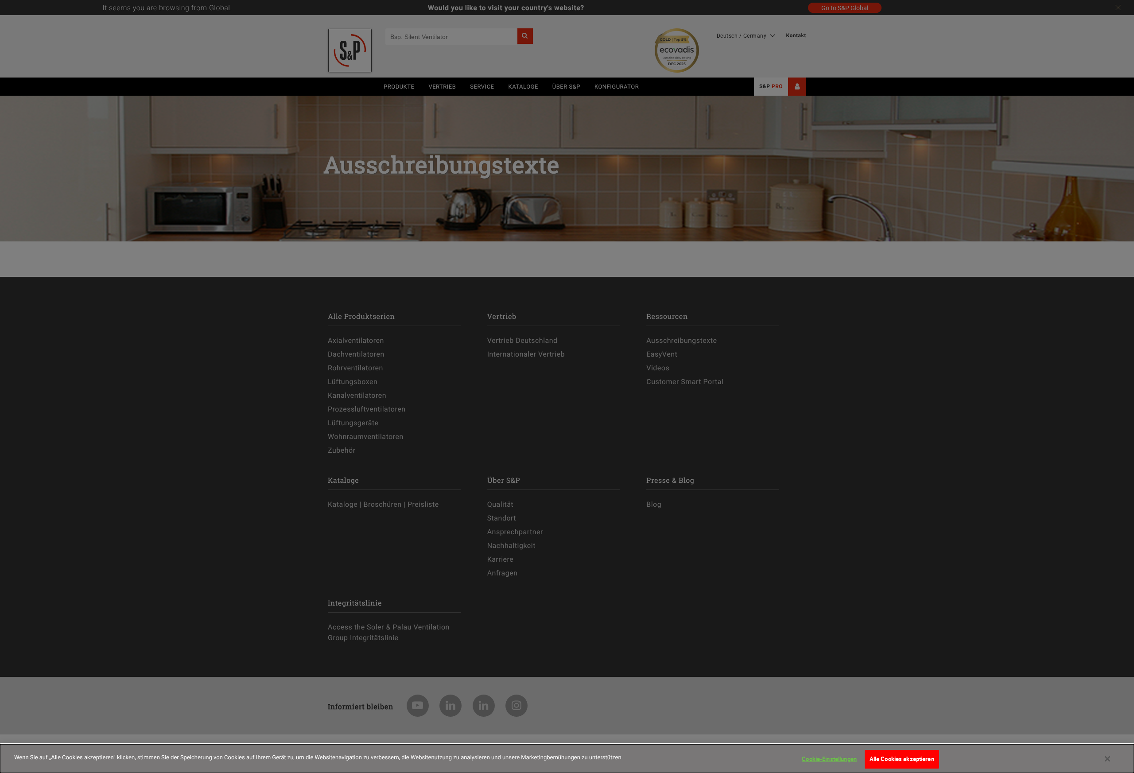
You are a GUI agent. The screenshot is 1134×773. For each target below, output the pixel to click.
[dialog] (567, 758)
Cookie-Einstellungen (829, 759)
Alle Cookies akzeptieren (902, 759)
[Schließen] (1107, 759)
